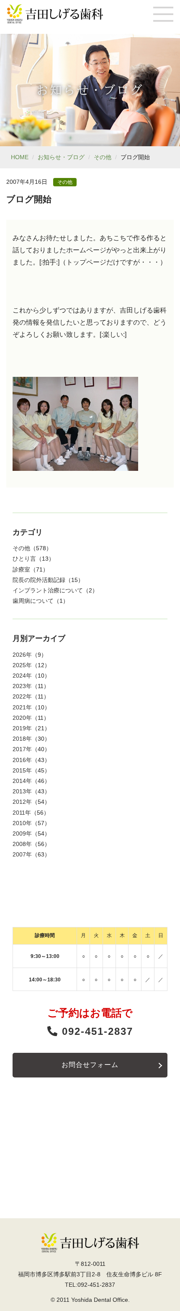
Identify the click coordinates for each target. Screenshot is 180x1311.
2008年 (22, 844)
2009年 (22, 833)
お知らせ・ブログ (61, 157)
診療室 (21, 569)
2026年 (22, 654)
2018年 (22, 738)
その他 (102, 157)
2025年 (22, 665)
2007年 (22, 854)
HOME (19, 157)
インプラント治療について (48, 590)
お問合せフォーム (90, 1064)
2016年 (22, 760)
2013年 (22, 791)
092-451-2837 (95, 1031)
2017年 (22, 749)
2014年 (22, 780)
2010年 (22, 823)
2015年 (22, 770)
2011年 (22, 812)
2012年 (22, 801)
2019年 (22, 728)
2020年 (22, 717)
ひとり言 (24, 558)
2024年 (22, 675)
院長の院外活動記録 (39, 580)
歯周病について (33, 600)
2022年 (22, 696)
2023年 (22, 686)
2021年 (22, 707)
